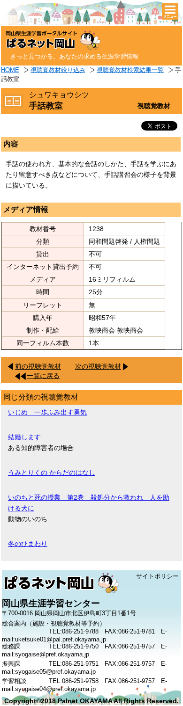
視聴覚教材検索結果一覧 (130, 69)
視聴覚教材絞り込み (57, 69)
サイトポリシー (157, 576)
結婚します (24, 437)
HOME (10, 69)
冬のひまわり (27, 543)
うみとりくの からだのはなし (51, 472)
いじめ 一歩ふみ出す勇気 (47, 412)
